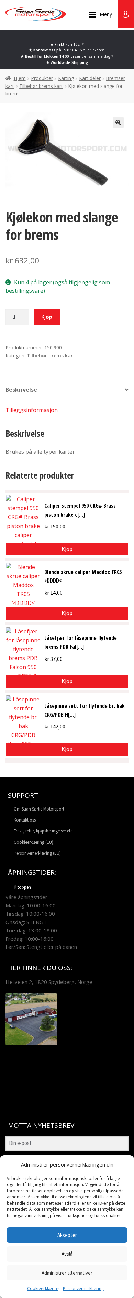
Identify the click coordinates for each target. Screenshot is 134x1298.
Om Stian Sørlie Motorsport (39, 809)
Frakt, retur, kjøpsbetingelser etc (43, 831)
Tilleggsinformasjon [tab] (31, 410)
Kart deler (90, 78)
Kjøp (46, 316)
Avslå (67, 1254)
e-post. (98, 50)
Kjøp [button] (67, 548)
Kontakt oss (25, 820)
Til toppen (21, 887)
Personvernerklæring (83, 1288)
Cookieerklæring (43, 1288)
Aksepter (67, 1235)
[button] (118, 122)
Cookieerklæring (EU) (33, 842)
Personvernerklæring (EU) (37, 853)
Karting (66, 78)
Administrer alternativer (67, 1273)
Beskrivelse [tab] (21, 389)
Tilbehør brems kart (41, 86)
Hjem (20, 78)
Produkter (42, 78)
